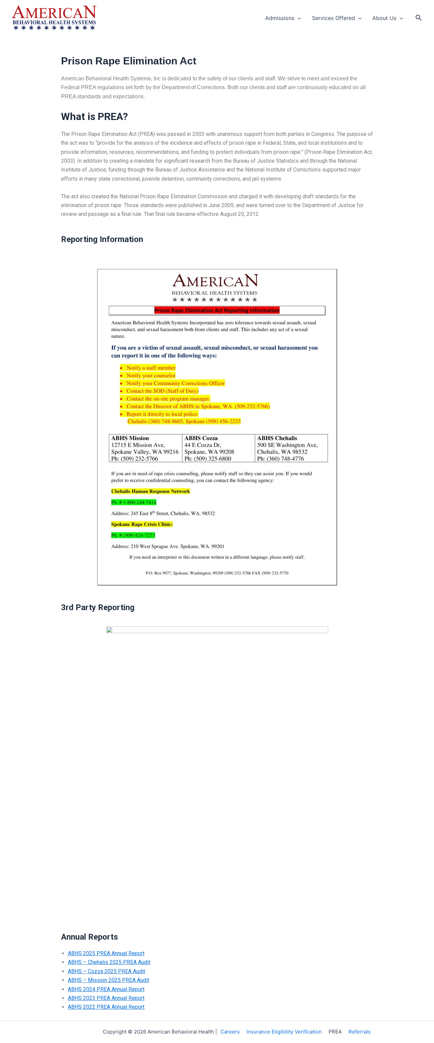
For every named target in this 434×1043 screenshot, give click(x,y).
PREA (335, 1031)
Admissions (279, 18)
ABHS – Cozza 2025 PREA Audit (106, 971)
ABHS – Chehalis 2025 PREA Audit (109, 962)
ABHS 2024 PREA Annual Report (106, 989)
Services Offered (333, 18)
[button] (297, 18)
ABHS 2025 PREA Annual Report (106, 953)
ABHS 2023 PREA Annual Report (106, 998)
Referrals (360, 1031)
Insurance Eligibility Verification (284, 1031)
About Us (384, 18)
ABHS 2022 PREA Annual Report (106, 1007)
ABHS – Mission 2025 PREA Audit (108, 980)
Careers (230, 1031)
